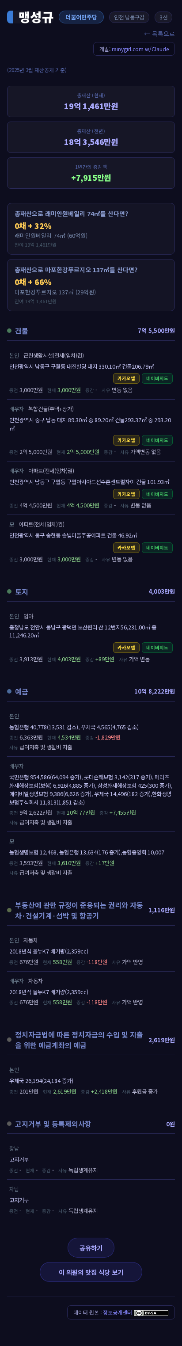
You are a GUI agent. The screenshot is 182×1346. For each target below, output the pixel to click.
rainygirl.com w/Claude (140, 49)
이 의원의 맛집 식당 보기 (91, 1272)
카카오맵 (126, 378)
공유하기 (91, 1247)
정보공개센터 (117, 1312)
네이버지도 (157, 378)
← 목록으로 (159, 33)
